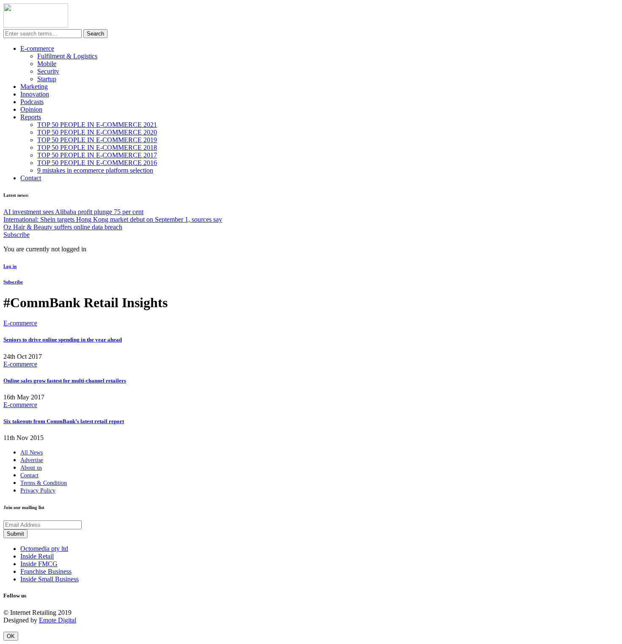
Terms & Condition (43, 483)
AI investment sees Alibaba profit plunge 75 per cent (73, 211)
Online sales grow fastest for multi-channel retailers (64, 380)
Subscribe (16, 234)
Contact (30, 178)
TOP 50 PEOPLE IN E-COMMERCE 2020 (97, 132)
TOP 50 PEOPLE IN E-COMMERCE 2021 (97, 124)
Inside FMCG (39, 563)
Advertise (31, 460)
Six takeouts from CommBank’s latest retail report (63, 421)
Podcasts (32, 101)
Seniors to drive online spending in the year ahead (62, 339)
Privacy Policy (37, 490)
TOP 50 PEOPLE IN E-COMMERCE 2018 (97, 147)
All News (31, 452)
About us (31, 468)
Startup (46, 79)
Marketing (34, 86)
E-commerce (37, 48)
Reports (30, 117)
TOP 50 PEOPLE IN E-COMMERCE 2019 (97, 139)
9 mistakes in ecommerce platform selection (95, 170)
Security (48, 71)
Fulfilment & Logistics (67, 56)
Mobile (46, 63)
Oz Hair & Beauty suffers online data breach (62, 227)
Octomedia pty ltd (44, 548)
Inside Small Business (49, 579)
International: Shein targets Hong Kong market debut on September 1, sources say (112, 219)
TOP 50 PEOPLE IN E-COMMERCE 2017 (97, 155)
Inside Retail (37, 556)
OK (11, 636)
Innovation (34, 94)
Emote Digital (57, 620)
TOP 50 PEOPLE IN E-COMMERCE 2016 (97, 162)
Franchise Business (46, 571)
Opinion (31, 109)
